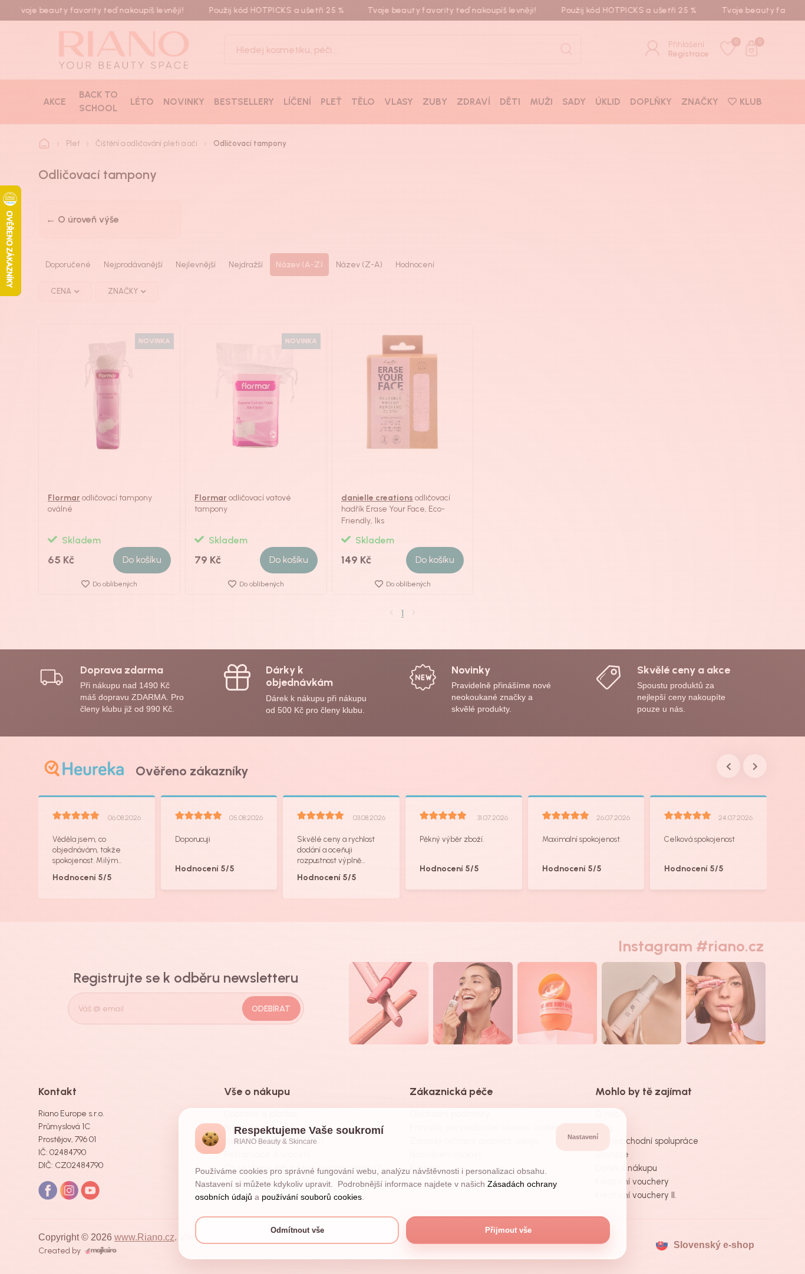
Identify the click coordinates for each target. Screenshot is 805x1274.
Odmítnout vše (297, 1230)
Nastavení (583, 1136)
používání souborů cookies (312, 1197)
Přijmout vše (508, 1230)
